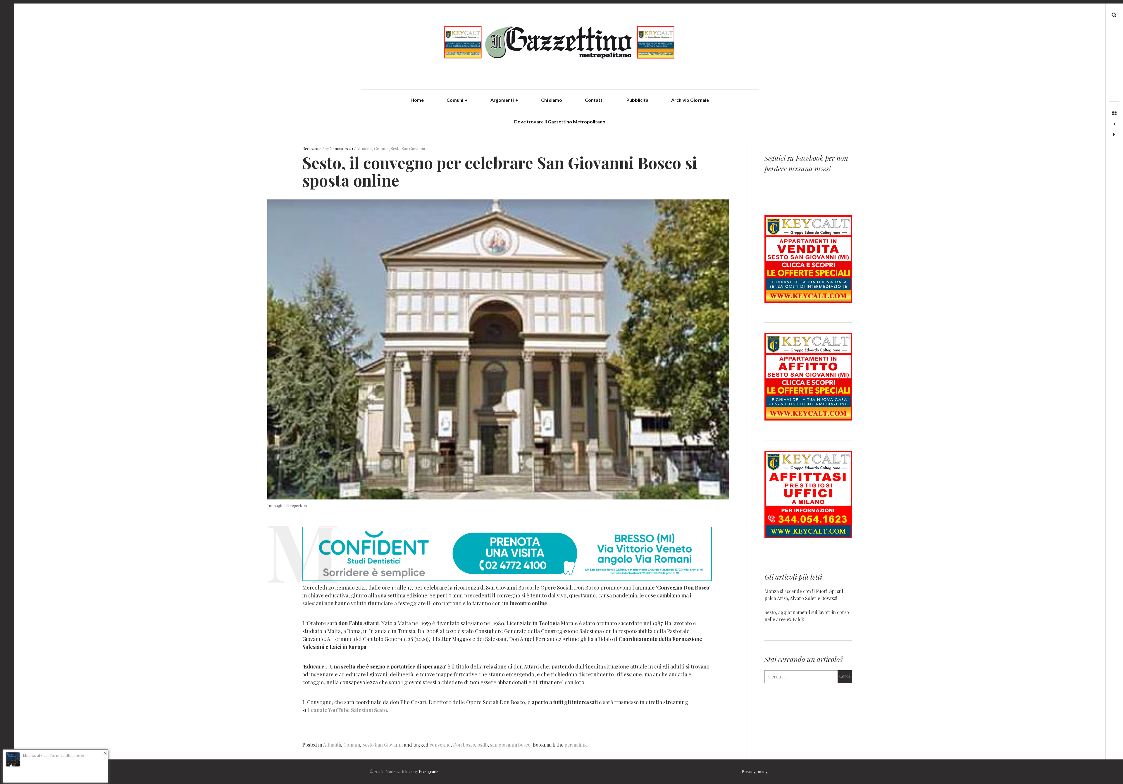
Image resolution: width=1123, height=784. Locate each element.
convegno (440, 745)
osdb (483, 745)
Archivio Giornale (690, 100)
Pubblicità (637, 100)
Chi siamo (551, 100)
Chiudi (105, 753)
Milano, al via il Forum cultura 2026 (53, 755)
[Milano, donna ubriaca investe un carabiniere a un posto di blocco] (1114, 135)
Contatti (594, 100)
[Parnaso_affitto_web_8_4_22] (808, 419)
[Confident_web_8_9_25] (507, 579)
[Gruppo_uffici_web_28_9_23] (808, 536)
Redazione (312, 148)
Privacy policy (754, 771)
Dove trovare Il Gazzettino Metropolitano (559, 121)
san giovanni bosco (510, 745)
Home (417, 100)
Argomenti (504, 100)
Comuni (457, 100)
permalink (575, 745)
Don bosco (464, 745)
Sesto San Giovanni (408, 148)
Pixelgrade (428, 771)
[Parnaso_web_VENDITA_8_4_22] (808, 301)
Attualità (364, 148)
